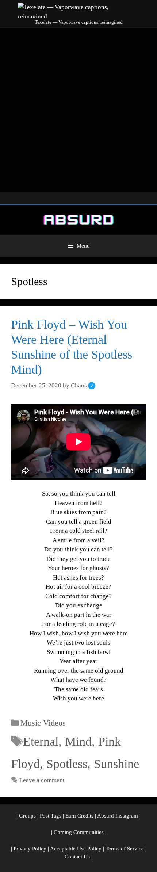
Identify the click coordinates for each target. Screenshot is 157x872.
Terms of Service (125, 849)
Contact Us (77, 857)
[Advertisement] (78, 110)
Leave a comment (42, 780)
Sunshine (116, 763)
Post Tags (50, 816)
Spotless (66, 763)
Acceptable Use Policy (76, 849)
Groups (27, 816)
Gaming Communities (79, 832)
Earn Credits (79, 816)
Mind (78, 741)
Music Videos (43, 722)
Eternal (40, 741)
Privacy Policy (30, 849)
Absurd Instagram (117, 816)
